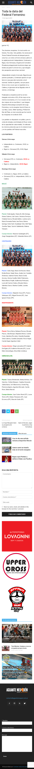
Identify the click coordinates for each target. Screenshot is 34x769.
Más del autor (23, 433)
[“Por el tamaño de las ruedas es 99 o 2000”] (17, 633)
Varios (8, 7)
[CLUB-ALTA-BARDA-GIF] (17, 679)
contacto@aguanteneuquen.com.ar (17, 698)
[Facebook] (9, 703)
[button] (31, 2)
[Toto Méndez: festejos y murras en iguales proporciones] (5, 648)
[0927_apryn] (17, 614)
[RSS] (19, 703)
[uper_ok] (16, 580)
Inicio (3, 7)
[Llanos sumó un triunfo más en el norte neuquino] (6, 450)
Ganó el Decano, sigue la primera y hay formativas (25, 425)
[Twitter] (25, 703)
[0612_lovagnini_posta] (17, 551)
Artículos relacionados (9, 433)
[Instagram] (14, 703)
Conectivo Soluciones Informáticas (22, 766)
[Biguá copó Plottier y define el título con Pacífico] (6, 459)
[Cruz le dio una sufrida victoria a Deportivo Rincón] (6, 440)
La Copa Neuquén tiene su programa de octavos (9, 425)
